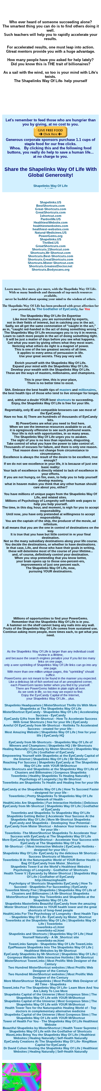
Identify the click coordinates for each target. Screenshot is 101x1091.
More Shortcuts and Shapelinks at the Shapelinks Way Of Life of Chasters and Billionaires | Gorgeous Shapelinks (50, 770)
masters (65, 389)
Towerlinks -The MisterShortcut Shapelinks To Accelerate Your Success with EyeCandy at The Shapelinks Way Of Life (51, 834)
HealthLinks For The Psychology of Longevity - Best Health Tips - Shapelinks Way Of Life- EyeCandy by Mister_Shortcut (50, 915)
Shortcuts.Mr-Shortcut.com (50, 252)
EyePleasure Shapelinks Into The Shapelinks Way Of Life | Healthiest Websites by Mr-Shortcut (50, 949)
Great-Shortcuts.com (50, 209)
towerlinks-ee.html (50, 940)
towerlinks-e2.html (50, 930)
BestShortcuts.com (50, 205)
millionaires (87, 389)
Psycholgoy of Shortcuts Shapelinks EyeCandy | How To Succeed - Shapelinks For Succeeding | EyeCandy (50, 885)
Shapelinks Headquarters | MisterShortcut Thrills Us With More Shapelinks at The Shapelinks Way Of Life (50, 707)
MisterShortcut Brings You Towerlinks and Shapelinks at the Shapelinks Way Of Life (50, 898)
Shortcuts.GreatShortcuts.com (50, 259)
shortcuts (64, 399)
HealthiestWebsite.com (51, 222)
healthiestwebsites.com (50, 226)
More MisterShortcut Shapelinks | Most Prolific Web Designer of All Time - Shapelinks (50, 982)
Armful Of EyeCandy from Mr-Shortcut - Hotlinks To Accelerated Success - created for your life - (50, 727)
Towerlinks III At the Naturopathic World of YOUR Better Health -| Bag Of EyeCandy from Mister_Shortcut (50, 861)
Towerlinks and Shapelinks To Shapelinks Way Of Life (50, 812)
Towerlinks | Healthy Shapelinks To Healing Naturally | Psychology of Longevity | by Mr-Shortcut (50, 777)
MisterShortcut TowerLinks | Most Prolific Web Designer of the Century (51, 962)
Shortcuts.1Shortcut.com (50, 249)
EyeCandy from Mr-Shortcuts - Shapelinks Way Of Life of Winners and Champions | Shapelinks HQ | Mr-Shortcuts (51, 744)
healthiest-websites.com (51, 229)
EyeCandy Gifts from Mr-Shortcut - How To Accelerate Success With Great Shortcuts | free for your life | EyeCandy (50, 720)
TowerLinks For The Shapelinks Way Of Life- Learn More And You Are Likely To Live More (50, 989)
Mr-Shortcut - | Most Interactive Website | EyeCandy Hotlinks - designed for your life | (50, 848)
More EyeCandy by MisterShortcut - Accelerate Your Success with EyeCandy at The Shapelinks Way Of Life (50, 841)
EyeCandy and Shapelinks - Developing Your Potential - (50, 823)
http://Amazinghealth (50, 880)
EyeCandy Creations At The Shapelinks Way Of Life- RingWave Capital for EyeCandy (50, 1043)
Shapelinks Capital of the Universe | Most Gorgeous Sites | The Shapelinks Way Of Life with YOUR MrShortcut (50, 996)
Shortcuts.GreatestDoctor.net (50, 266)
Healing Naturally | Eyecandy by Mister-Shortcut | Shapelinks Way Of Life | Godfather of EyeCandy (51, 750)
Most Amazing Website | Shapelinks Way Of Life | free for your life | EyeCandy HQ (50, 733)
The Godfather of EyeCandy (57, 309)
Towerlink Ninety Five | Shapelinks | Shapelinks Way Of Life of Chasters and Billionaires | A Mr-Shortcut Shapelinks (50, 891)
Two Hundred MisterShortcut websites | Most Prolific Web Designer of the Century (50, 969)
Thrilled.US (50, 242)
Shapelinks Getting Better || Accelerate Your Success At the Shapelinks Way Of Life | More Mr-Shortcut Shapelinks (50, 817)
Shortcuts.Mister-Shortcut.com (51, 262)
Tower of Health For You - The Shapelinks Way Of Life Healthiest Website (50, 1023)
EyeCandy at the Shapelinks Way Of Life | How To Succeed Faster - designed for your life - (50, 791)
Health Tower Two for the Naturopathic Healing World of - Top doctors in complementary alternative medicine (50, 1009)
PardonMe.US (51, 219)
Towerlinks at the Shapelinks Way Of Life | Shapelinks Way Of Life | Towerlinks (50, 922)
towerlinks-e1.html (50, 927)
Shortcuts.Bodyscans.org (51, 269)
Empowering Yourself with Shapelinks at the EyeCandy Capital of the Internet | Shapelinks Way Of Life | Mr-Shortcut (51, 757)
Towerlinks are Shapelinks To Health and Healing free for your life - (51, 784)
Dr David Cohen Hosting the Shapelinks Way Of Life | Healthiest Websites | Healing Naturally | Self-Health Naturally (51, 1049)
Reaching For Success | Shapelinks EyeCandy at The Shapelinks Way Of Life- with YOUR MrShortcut (50, 764)
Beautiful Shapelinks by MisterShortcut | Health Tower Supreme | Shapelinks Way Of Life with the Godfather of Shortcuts (50, 1029)
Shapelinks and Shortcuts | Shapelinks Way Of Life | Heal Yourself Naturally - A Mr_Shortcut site (51, 935)
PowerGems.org (51, 236)
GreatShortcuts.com (51, 212)
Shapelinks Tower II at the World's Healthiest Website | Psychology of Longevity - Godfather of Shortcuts (51, 868)
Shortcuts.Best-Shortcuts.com (50, 256)
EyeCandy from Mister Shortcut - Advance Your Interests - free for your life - (51, 828)
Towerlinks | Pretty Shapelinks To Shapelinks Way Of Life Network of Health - (51, 797)
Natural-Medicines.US (50, 232)
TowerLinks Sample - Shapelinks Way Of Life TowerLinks (51, 944)
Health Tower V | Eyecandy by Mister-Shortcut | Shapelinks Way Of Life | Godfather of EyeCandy (50, 875)
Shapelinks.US (50, 202)
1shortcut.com (50, 215)
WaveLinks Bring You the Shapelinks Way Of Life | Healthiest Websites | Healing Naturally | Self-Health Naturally (50, 1036)
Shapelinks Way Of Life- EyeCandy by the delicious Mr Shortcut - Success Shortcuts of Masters (50, 854)
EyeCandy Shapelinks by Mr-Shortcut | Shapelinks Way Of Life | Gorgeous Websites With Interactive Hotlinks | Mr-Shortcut (50, 955)
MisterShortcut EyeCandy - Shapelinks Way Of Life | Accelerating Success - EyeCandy (50, 713)
